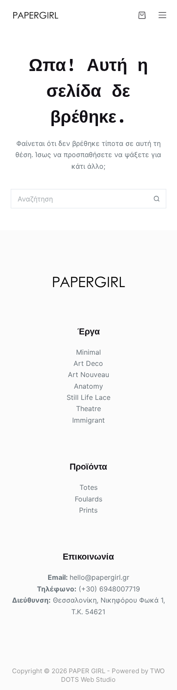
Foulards (88, 499)
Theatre (88, 408)
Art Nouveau (88, 374)
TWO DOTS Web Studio (113, 675)
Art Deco (88, 363)
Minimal (88, 352)
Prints (88, 510)
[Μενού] (162, 15)
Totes (88, 487)
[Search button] (156, 198)
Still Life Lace (88, 397)
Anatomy (88, 386)
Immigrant (88, 420)
